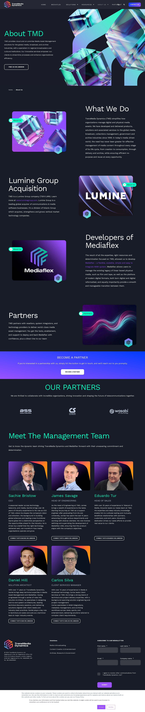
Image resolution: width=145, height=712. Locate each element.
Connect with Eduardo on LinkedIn (109, 538)
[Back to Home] (13, 4)
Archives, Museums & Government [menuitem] (62, 653)
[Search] (124, 4)
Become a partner (72, 372)
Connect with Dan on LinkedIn (21, 621)
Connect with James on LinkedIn (65, 538)
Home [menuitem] (43, 4)
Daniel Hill (18, 580)
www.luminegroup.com (26, 200)
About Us (19, 90)
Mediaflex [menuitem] (56, 4)
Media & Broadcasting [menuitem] (58, 645)
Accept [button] (101, 707)
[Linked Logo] (26, 411)
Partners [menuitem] (116, 4)
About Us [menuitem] (102, 4)
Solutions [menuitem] (71, 4)
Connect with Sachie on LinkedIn (22, 538)
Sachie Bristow (22, 495)
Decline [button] (110, 707)
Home (10, 90)
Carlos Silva (62, 580)
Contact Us (134, 4)
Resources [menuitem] (87, 4)
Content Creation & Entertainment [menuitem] (63, 649)
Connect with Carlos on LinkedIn (66, 621)
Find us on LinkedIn (16, 67)
